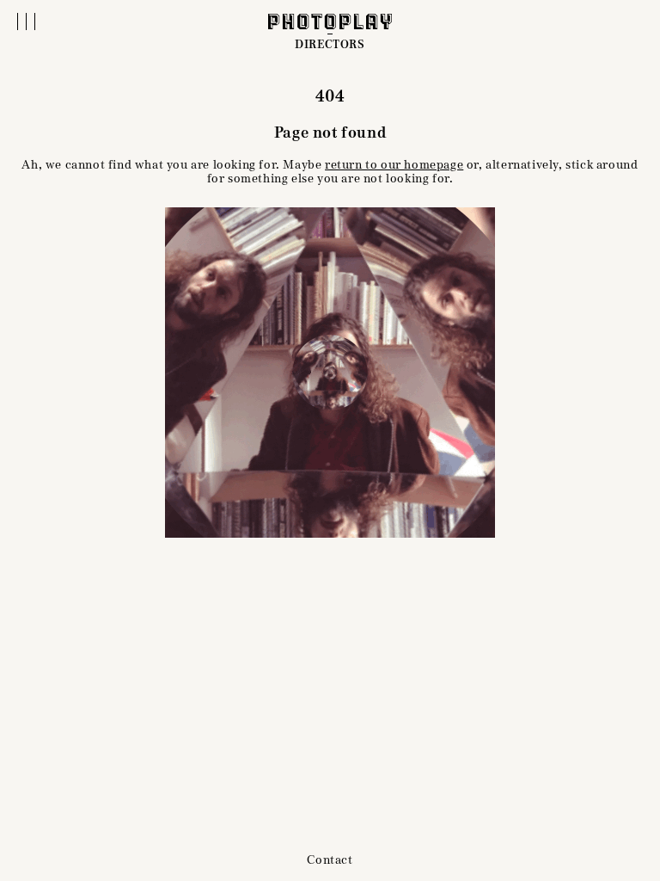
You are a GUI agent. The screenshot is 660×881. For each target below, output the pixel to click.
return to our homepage (394, 164)
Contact (329, 860)
